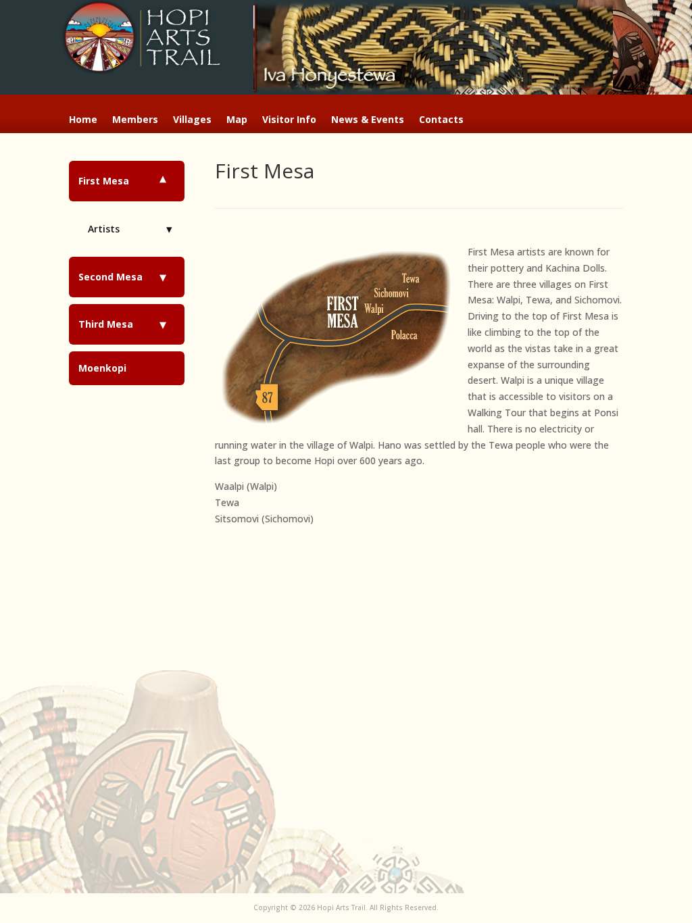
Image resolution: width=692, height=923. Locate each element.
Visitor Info (289, 120)
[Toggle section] (163, 181)
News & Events (367, 120)
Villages (192, 120)
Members (135, 120)
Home (83, 120)
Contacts (441, 120)
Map (236, 120)
